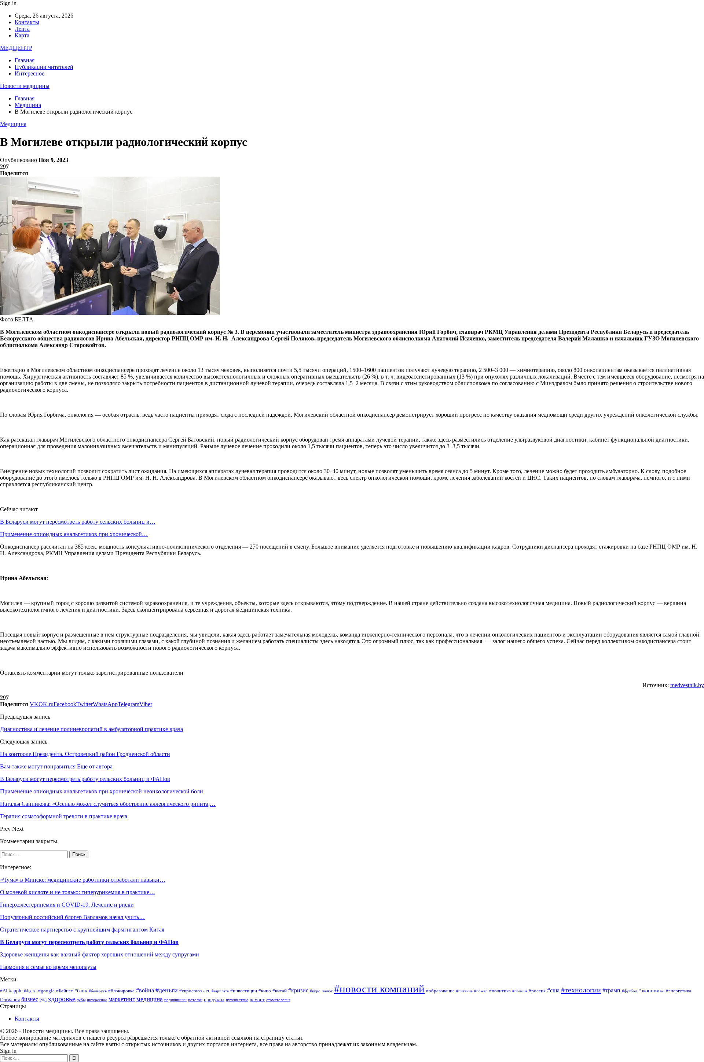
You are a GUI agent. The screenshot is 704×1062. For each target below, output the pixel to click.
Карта (22, 35)
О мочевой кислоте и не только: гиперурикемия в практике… (77, 892)
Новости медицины (25, 86)
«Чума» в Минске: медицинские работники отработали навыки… (82, 880)
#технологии (581, 990)
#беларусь (98, 991)
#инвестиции (243, 990)
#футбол (629, 991)
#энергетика (678, 990)
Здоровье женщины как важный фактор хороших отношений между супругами (99, 954)
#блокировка (121, 990)
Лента (22, 29)
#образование (440, 990)
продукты (214, 999)
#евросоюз (190, 990)
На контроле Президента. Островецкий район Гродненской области (85, 754)
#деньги (166, 990)
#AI (3, 990)
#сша (553, 990)
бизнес (29, 999)
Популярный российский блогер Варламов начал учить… (72, 917)
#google (46, 990)
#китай (279, 990)
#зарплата (220, 991)
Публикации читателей (44, 67)
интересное (97, 1000)
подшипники (175, 1000)
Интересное (29, 73)
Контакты (27, 22)
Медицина (13, 124)
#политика (500, 990)
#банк (80, 990)
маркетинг (122, 999)
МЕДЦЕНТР (16, 48)
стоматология (278, 1000)
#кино (264, 990)
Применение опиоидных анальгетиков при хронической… (74, 534)
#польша (519, 991)
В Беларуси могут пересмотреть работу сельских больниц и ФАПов (89, 942)
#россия (537, 990)
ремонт (257, 999)
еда (43, 999)
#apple (15, 990)
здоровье (62, 999)
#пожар (481, 991)
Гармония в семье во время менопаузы (48, 967)
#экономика (651, 990)
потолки (195, 1000)
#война (145, 990)
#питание (464, 991)
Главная (24, 60)
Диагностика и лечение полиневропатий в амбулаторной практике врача (91, 729)
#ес (206, 990)
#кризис (298, 990)
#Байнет (64, 990)
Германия (10, 999)
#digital (30, 991)
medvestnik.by (687, 685)
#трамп (611, 990)
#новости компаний (379, 989)
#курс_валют (321, 991)
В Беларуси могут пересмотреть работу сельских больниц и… (77, 522)
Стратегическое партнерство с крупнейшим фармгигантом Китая (82, 929)
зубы (81, 1000)
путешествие (237, 1000)
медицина (149, 999)
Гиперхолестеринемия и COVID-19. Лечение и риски (67, 904)
